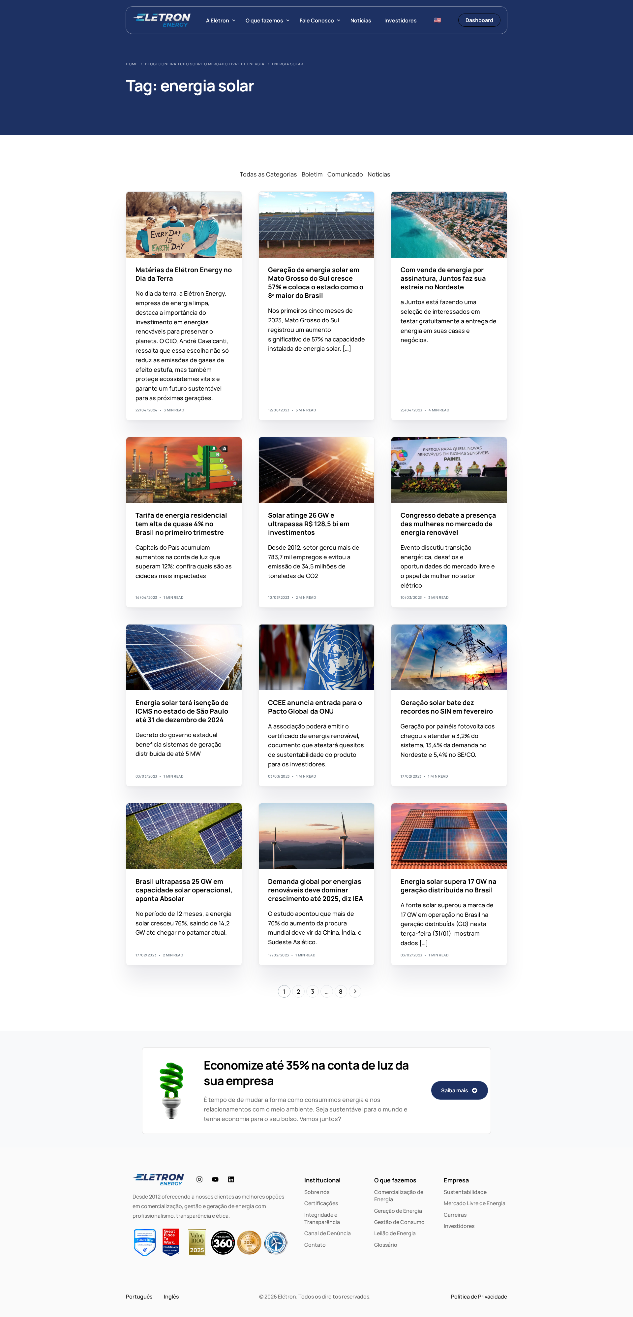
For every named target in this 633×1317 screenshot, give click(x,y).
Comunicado (345, 174)
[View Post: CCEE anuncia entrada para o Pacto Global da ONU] (316, 658)
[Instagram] (199, 1179)
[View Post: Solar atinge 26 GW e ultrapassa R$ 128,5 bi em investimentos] (316, 470)
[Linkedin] (231, 1179)
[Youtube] (215, 1179)
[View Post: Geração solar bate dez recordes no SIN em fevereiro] (449, 658)
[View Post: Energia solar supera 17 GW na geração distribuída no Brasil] (449, 836)
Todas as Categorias (268, 174)
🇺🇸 (437, 20)
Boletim (312, 174)
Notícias (379, 174)
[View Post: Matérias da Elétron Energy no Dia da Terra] (184, 225)
